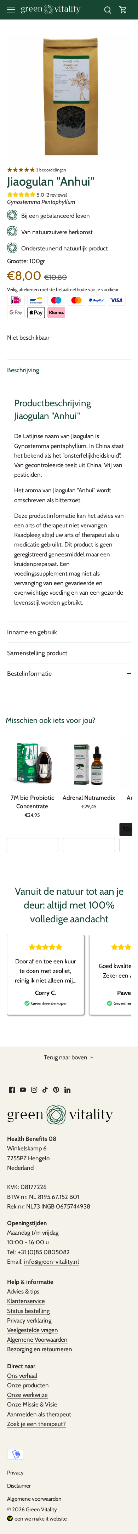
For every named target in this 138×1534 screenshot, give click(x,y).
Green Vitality (41, 1509)
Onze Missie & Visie (32, 1404)
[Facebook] (12, 1089)
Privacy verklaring (29, 1320)
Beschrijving (23, 370)
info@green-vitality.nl (51, 1261)
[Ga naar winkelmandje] (123, 9)
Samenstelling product (37, 653)
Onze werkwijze (27, 1394)
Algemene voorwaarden (34, 1498)
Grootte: (17, 261)
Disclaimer (19, 1485)
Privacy (15, 1472)
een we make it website (41, 1518)
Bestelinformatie (29, 673)
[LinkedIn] (67, 1089)
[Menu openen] (11, 9)
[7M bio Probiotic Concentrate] (32, 762)
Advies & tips (23, 1291)
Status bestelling (28, 1310)
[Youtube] (23, 1089)
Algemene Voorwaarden (37, 1339)
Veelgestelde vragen (32, 1330)
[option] (69, 97)
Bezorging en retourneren (39, 1349)
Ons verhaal (22, 1375)
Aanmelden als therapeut (39, 1414)
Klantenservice (26, 1300)
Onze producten (28, 1385)
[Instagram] (34, 1089)
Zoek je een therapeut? (36, 1423)
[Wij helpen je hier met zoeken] (107, 9)
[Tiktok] (45, 1089)
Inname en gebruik (32, 632)
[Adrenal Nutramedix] (89, 762)
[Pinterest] (56, 1089)
